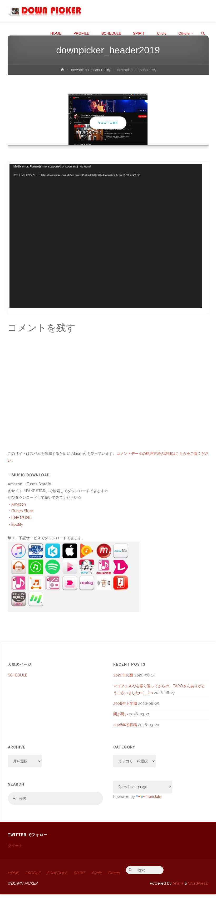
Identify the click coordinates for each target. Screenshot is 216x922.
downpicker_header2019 (90, 70)
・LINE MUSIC (20, 518)
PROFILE (33, 873)
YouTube (108, 123)
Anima (177, 883)
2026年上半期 (125, 703)
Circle (97, 873)
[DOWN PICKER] (44, 11)
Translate (153, 796)
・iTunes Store (20, 511)
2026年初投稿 (125, 725)
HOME (13, 873)
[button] (105, 138)
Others (114, 873)
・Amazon (17, 504)
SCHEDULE (17, 675)
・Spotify (15, 524)
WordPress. (198, 883)
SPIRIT (79, 873)
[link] (203, 33)
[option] (108, 119)
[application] (105, 236)
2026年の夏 (123, 675)
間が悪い (120, 714)
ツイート (15, 845)
